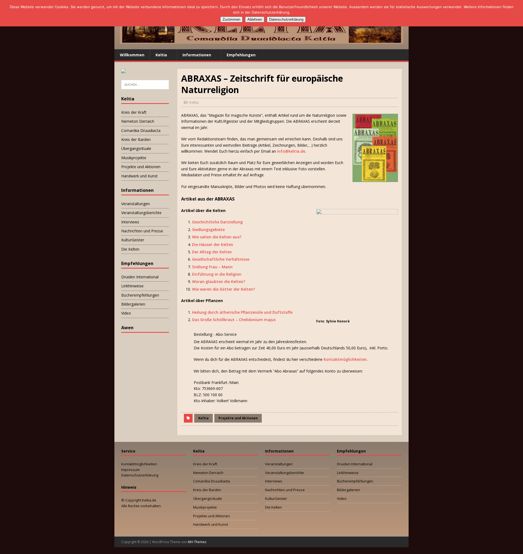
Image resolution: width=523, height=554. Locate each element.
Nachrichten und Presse (142, 230)
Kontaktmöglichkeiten (345, 359)
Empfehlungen (241, 54)
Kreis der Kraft (134, 112)
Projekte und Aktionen (238, 418)
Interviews (130, 221)
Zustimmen (231, 19)
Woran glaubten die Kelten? (218, 281)
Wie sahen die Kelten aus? (216, 236)
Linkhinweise (132, 285)
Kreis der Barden (136, 139)
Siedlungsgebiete (208, 229)
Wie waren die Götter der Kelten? (223, 289)
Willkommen (132, 54)
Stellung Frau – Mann (212, 266)
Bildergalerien (133, 304)
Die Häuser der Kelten (212, 244)
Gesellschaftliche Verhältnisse (220, 259)
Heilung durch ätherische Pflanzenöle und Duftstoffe (242, 312)
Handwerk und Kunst (139, 175)
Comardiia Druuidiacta (140, 130)
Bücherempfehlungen (140, 295)
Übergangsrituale (136, 148)
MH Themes (197, 542)
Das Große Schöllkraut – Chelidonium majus (234, 319)
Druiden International (140, 276)
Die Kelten (130, 249)
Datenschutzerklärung (139, 475)
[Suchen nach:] (145, 84)
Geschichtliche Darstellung (217, 221)
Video (126, 313)
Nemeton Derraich (137, 121)
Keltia (161, 54)
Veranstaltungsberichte (141, 212)
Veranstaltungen (135, 203)
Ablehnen (254, 19)
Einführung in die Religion (216, 274)
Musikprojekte (133, 157)
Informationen (197, 54)
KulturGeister (132, 239)
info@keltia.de (291, 151)
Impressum (130, 469)
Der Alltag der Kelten (212, 251)
